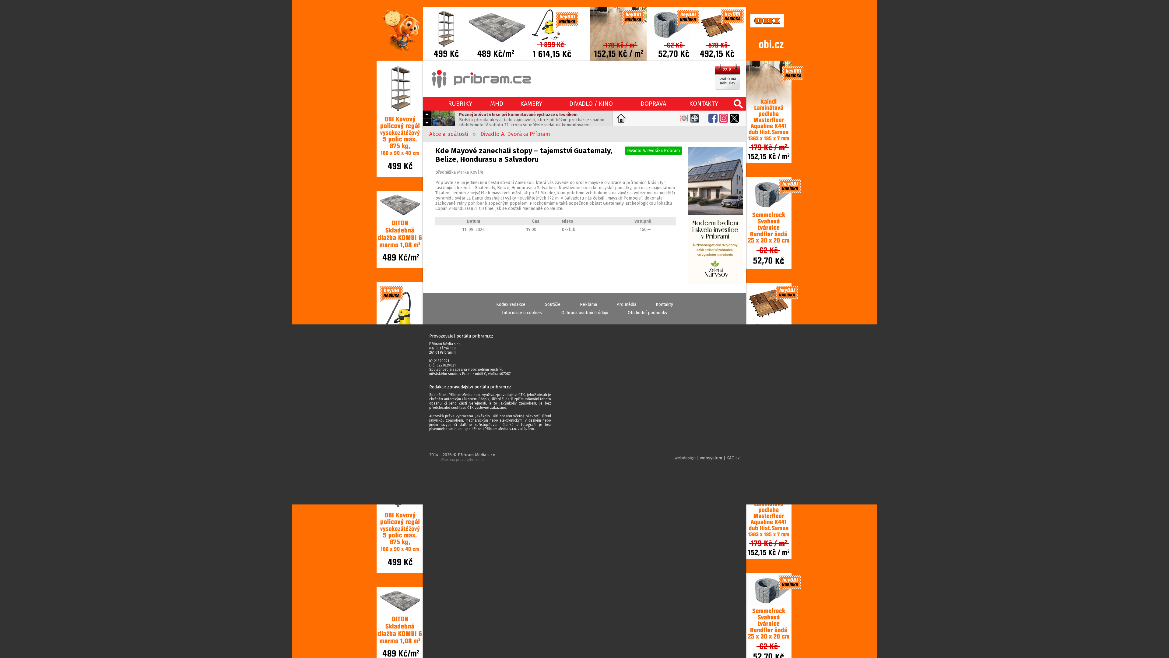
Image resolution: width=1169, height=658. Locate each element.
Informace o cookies (522, 312)
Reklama (588, 304)
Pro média (626, 304)
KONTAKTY (703, 103)
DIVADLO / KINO (591, 103)
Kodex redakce (510, 304)
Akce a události (448, 134)
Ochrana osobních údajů (584, 312)
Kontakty (664, 304)
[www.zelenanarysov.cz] (715, 216)
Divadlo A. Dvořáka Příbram (515, 134)
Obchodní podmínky (647, 312)
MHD (496, 103)
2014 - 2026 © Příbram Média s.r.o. (462, 457)
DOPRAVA (653, 103)
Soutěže (552, 304)
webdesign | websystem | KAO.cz (707, 458)
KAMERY (531, 103)
